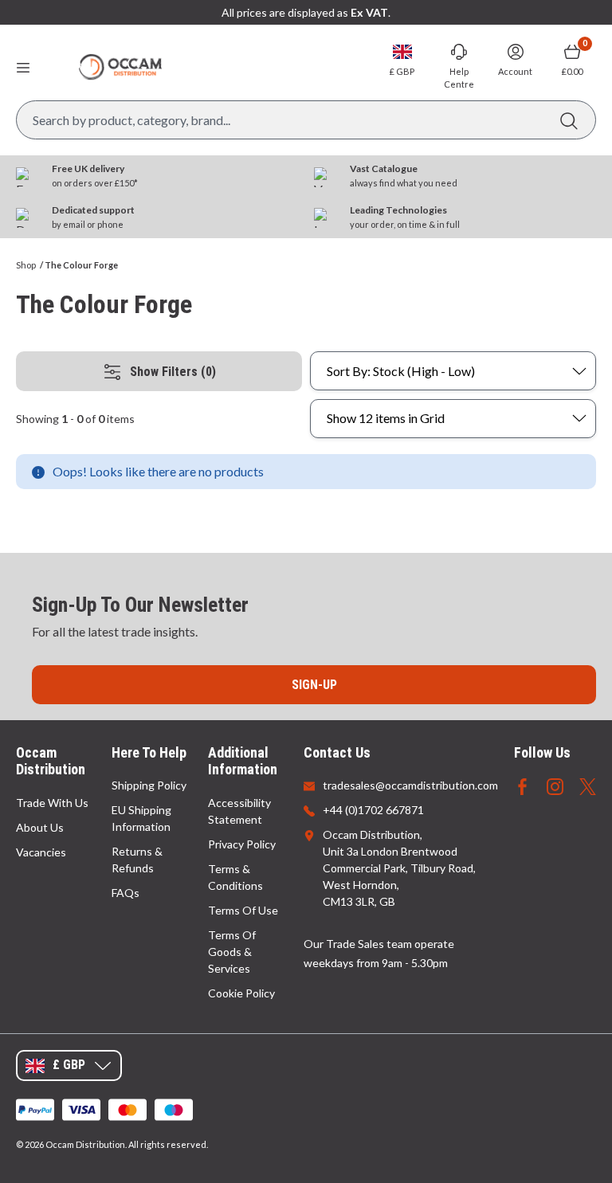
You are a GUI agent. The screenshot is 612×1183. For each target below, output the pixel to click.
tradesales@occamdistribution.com (410, 785)
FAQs (125, 892)
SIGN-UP (314, 684)
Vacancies (41, 852)
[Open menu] (23, 66)
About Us (40, 827)
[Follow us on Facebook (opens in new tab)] (522, 785)
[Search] (568, 119)
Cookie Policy (241, 993)
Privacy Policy (242, 844)
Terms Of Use (243, 910)
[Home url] (120, 67)
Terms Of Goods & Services (232, 951)
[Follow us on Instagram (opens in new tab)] (555, 785)
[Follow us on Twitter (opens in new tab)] (587, 785)
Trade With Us (52, 802)
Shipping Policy (149, 785)
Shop (26, 265)
